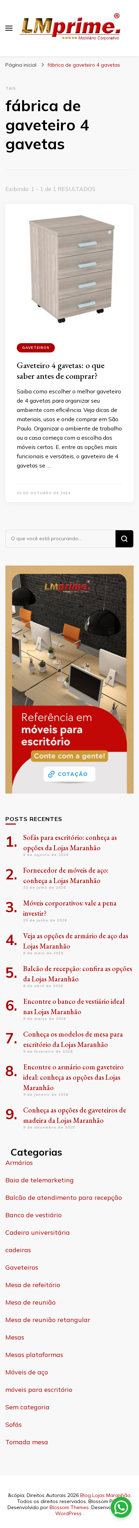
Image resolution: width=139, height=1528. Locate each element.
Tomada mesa (26, 1442)
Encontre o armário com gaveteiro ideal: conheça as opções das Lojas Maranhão (73, 1077)
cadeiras (18, 1250)
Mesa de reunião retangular (47, 1320)
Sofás (13, 1424)
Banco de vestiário (33, 1215)
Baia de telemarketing (39, 1180)
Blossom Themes (69, 1507)
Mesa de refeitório (32, 1285)
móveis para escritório (38, 1389)
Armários (19, 1162)
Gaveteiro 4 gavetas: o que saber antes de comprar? (60, 370)
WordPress (68, 1513)
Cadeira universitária (37, 1232)
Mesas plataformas (34, 1355)
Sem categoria (27, 1407)
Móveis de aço (26, 1372)
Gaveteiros (36, 347)
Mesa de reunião (30, 1302)
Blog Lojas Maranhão (105, 1495)
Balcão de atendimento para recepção (63, 1197)
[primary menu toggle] (8, 28)
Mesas (14, 1337)
